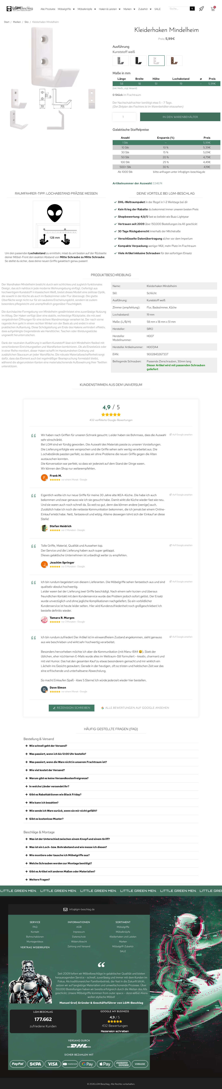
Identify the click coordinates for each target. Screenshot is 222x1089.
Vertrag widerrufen (35, 947)
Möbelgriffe (64, 9)
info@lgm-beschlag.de (191, 172)
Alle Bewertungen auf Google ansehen (137, 708)
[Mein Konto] (201, 8)
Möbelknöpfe (85, 9)
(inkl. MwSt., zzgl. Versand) (125, 88)
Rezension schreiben (73, 708)
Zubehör (143, 9)
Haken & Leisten (108, 9)
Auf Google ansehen (182, 434)
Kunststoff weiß (124, 52)
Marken (127, 9)
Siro (27, 22)
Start (6, 22)
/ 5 (115, 1021)
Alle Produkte (48, 9)
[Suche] (192, 8)
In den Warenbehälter (180, 117)
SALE (158, 9)
